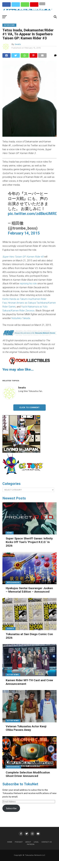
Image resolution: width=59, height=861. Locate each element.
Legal (36, 842)
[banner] (21, 452)
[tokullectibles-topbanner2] (29, 363)
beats (18, 44)
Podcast (19, 842)
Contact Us (46, 842)
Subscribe (11, 808)
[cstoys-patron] (24, 476)
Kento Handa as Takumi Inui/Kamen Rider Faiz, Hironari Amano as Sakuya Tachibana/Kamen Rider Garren (29, 303)
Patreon (30, 844)
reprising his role (28, 283)
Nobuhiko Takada (20, 318)
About (28, 842)
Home (9, 842)
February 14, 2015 (24, 233)
